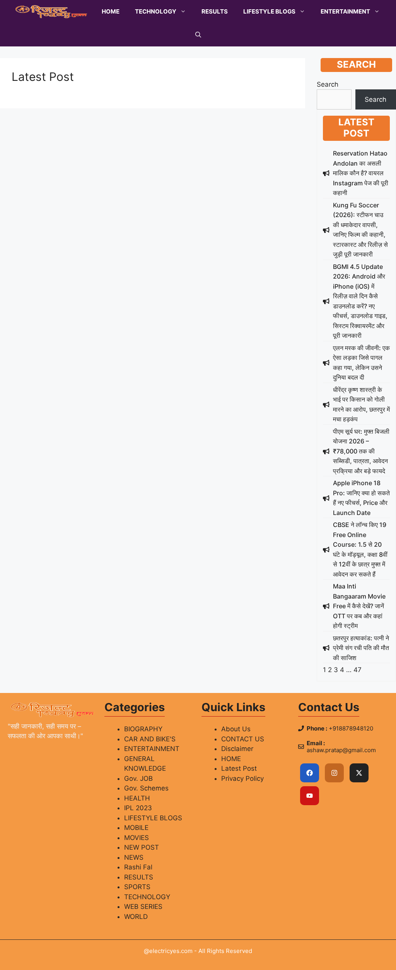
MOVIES (136, 838)
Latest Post (239, 768)
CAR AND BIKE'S (150, 739)
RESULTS (214, 11)
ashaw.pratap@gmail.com (341, 750)
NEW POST (141, 847)
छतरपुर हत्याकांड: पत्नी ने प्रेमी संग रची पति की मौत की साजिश (361, 648)
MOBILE (136, 827)
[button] (198, 34)
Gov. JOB (138, 778)
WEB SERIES (143, 906)
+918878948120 (351, 728)
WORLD (136, 916)
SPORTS (137, 887)
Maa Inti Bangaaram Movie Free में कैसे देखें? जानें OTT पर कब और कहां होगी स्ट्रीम (359, 606)
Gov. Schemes (146, 788)
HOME (110, 11)
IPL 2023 (138, 808)
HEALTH (137, 798)
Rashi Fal (138, 867)
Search (327, 84)
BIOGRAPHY (143, 729)
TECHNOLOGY (155, 11)
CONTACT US (242, 739)
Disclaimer (237, 749)
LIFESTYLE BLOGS (269, 11)
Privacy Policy (242, 778)
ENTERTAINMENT (345, 11)
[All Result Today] (51, 11)
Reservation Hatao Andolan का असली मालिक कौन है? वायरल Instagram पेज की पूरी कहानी (360, 173)
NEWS (133, 857)
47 (357, 670)
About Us (236, 729)
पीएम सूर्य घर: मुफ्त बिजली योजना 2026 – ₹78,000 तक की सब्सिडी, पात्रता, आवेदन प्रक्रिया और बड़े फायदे (361, 451)
